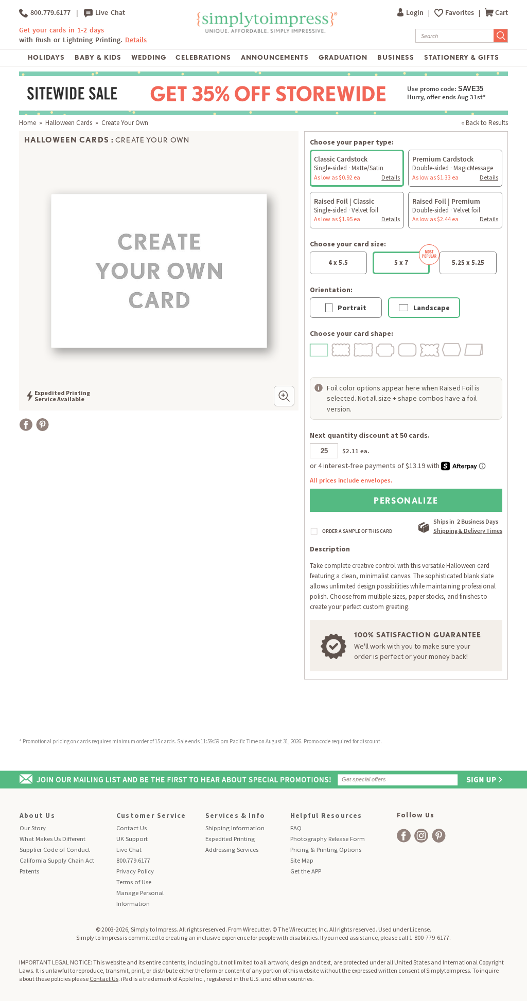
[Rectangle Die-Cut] (319, 349)
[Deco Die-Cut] (386, 349)
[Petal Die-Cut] (430, 349)
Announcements (275, 57)
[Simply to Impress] (266, 31)
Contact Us (131, 828)
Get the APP (305, 871)
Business (395, 57)
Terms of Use (133, 882)
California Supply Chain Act (57, 860)
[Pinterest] (42, 424)
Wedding (148, 57)
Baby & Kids (98, 57)
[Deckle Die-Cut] (364, 349)
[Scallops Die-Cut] (341, 349)
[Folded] (474, 349)
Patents (29, 871)
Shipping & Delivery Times (467, 530)
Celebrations (203, 57)
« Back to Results (484, 122)
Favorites (460, 12)
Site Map (301, 860)
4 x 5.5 (338, 262)
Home (27, 122)
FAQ (296, 828)
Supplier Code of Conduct (55, 849)
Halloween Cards (68, 122)
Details (390, 177)
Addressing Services (231, 849)
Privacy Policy (135, 871)
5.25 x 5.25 (468, 262)
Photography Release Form (327, 839)
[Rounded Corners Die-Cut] (408, 349)
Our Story (33, 828)
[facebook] (404, 836)
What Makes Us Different (52, 839)
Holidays (46, 57)
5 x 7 (401, 262)
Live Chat (109, 12)
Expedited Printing (230, 839)
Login (415, 12)
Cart (501, 12)
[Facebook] (26, 424)
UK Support (132, 839)
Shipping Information (235, 828)
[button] (284, 396)
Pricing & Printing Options (325, 849)
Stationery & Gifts (462, 57)
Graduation (343, 57)
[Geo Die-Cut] (452, 349)
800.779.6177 (49, 12)
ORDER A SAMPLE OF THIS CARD (357, 531)
